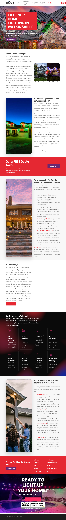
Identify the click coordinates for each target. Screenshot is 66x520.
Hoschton (37, 471)
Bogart (36, 468)
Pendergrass (52, 462)
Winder (50, 471)
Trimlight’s (10, 83)
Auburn (37, 462)
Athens (36, 460)
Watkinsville (52, 468)
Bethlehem (38, 465)
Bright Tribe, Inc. (13, 518)
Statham (50, 465)
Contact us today (38, 247)
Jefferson (50, 460)
